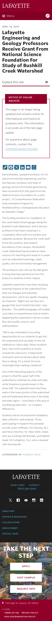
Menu (10, 16)
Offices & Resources (14, 516)
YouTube (26, 500)
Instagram (33, 500)
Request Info (26, 588)
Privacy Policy (30, 612)
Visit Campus (26, 577)
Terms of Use (11, 612)
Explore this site (13, 82)
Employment (10, 528)
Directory (8, 511)
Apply (26, 566)
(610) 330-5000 (27, 488)
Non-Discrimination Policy (20, 616)
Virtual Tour (10, 533)
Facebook (18, 500)
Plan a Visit (18, 485)
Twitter (10, 500)
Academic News (31, 454)
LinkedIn (41, 500)
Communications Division (21, 148)
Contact (34, 485)
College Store (10, 522)
